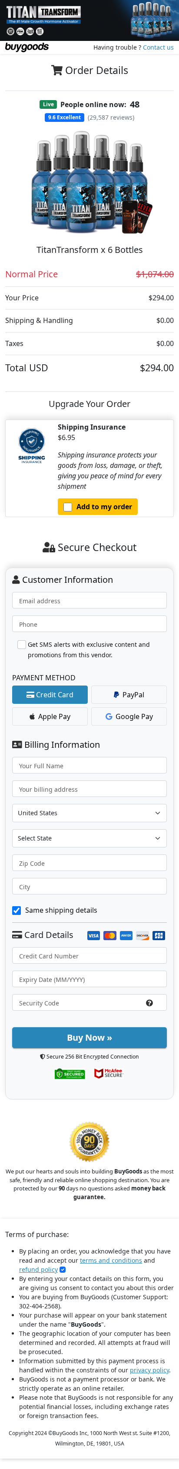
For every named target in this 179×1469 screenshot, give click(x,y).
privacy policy (149, 1370)
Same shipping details (61, 910)
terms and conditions (111, 1260)
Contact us (158, 47)
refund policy (38, 1269)
